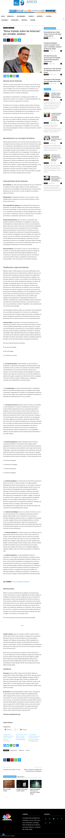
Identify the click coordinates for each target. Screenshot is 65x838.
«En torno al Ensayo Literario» (21, 581)
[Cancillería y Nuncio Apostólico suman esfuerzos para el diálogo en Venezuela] (47, 94)
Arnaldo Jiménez (13, 750)
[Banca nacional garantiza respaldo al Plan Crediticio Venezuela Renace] (47, 178)
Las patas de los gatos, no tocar (11, 769)
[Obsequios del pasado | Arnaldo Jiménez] (22, 784)
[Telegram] (19, 40)
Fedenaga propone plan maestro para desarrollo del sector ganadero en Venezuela (56, 157)
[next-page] (7, 797)
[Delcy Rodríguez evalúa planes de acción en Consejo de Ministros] (47, 138)
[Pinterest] (12, 40)
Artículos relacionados (10, 776)
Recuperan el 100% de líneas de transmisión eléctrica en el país (52, 70)
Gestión (45, 63)
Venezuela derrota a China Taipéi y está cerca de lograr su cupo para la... (52, 34)
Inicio (4, 25)
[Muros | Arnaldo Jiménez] (9, 784)
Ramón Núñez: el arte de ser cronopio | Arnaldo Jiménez (21, 736)
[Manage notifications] (3, 834)
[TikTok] (57, 818)
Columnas (9, 25)
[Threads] (49, 822)
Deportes (46, 38)
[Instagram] (49, 818)
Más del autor (20, 776)
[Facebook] (4, 40)
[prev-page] (4, 797)
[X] (8, 40)
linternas (27, 750)
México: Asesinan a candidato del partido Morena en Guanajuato (33, 770)
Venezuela (46, 50)
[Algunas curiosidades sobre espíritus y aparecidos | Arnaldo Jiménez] (36, 784)
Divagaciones (16, 25)
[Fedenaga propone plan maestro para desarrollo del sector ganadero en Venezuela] (47, 156)
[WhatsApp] (15, 40)
